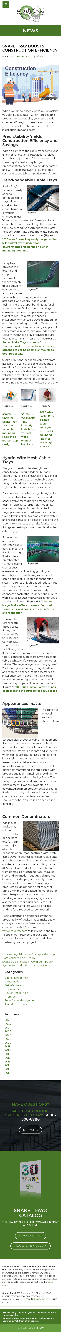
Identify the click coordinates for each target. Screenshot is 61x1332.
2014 (7, 1065)
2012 (7, 1072)
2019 (7, 1046)
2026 (8, 1020)
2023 (8, 1031)
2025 (8, 1023)
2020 (8, 1042)
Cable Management (17, 977)
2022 (8, 1035)
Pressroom (11, 996)
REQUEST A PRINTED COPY (30, 1245)
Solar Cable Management (21, 1000)
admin (39, 56)
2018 (8, 1050)
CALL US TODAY (32, 1328)
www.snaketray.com (14, 930)
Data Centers (13, 985)
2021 (7, 1038)
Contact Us (30, 1130)
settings (35, 1321)
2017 (7, 1054)
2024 (8, 1027)
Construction (13, 981)
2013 (7, 1069)
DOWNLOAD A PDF (30, 1235)
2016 (7, 1057)
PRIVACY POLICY (41, 1299)
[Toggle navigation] (14, 4)
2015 (7, 1061)
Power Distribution (16, 992)
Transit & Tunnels (16, 1004)
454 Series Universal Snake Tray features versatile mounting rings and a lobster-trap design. (10, 429)
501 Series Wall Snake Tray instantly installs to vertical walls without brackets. (28, 429)
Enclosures (12, 989)
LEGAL (27, 1299)
